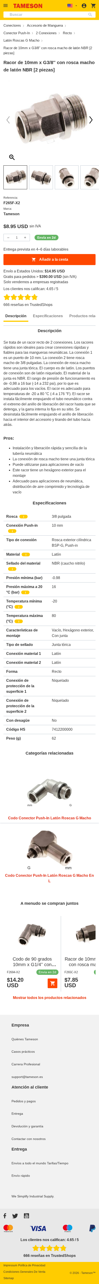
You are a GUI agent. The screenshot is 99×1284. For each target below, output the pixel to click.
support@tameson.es (27, 1077)
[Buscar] (91, 14)
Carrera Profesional (26, 1064)
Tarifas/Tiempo (57, 1163)
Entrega (17, 1113)
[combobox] (49, 14)
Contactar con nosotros (29, 1139)
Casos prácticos (23, 1051)
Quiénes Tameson (25, 1039)
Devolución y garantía (27, 1126)
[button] (6, 6)
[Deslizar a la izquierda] (90, 119)
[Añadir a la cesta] (52, 983)
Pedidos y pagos (24, 1101)
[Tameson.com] (28, 6)
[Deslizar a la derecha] (8, 119)
